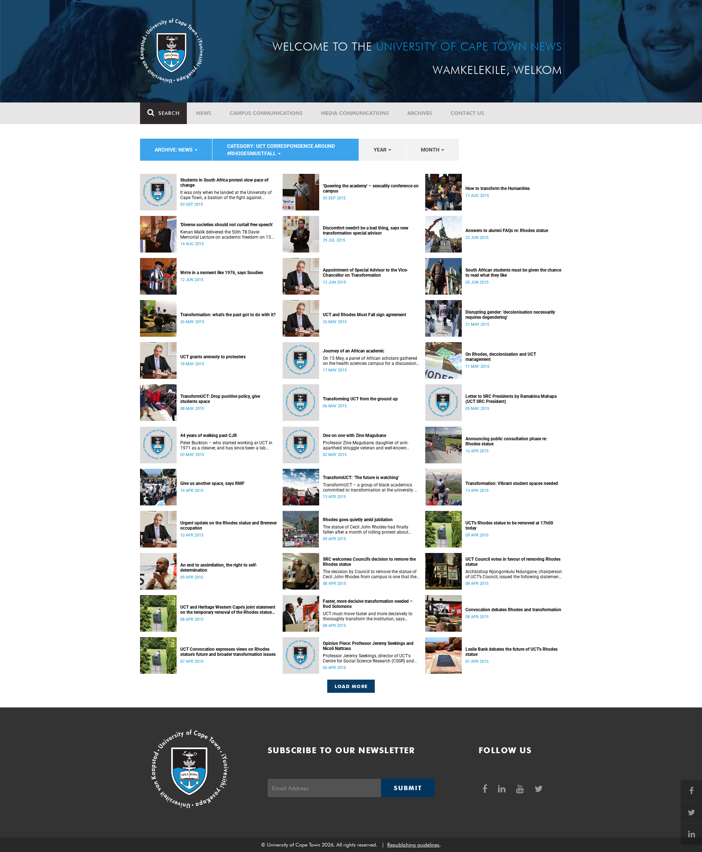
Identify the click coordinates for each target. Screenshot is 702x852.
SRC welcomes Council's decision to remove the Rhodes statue (369, 562)
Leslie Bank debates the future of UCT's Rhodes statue (511, 652)
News (203, 113)
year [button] (381, 150)
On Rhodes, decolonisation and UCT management (500, 357)
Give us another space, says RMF (212, 483)
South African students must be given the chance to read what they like (513, 273)
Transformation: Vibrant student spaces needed (511, 483)
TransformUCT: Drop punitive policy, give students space (220, 399)
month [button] (431, 150)
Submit (408, 788)
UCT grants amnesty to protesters (213, 356)
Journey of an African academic (353, 351)
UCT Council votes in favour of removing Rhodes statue (513, 562)
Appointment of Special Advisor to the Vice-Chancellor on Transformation (365, 273)
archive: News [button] (174, 150)
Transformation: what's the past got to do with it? (228, 314)
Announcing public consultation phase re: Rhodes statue (506, 441)
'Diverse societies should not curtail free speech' (226, 224)
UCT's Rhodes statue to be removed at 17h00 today (509, 525)
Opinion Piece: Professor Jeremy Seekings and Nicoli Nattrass (368, 646)
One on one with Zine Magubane (354, 435)
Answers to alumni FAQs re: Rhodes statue (506, 230)
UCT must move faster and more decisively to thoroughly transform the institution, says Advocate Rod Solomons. (367, 616)
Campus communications (266, 113)
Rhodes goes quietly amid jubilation (358, 519)
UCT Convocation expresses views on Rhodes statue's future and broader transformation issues (228, 652)
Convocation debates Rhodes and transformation (513, 609)
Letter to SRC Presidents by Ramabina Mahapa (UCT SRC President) (510, 399)
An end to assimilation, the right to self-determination (218, 568)
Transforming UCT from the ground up (360, 398)
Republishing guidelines (413, 845)
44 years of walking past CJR (208, 435)
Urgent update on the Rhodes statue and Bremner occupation (228, 525)
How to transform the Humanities (497, 188)
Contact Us (467, 113)
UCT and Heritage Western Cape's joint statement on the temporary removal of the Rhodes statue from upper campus (227, 610)
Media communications (355, 113)
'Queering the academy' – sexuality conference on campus (371, 188)
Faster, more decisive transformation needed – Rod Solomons (368, 604)
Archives (419, 113)
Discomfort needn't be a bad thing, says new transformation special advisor (365, 230)
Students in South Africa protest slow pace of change (224, 183)
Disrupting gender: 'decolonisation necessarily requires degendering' (510, 315)
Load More (351, 686)
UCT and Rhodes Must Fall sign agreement (364, 314)
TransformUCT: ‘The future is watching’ (361, 477)
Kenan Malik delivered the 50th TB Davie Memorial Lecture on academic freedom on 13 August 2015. (225, 234)
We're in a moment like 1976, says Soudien (221, 272)
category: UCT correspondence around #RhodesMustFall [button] (281, 149)
